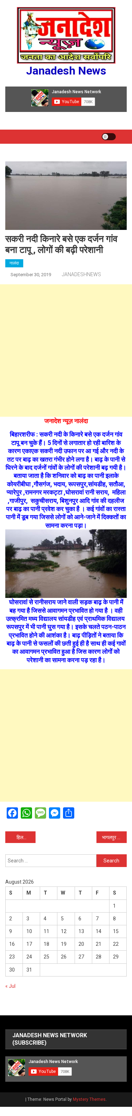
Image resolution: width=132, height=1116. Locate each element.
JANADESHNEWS (81, 274)
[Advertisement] (66, 350)
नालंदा (14, 263)
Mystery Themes (89, 1099)
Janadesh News (66, 70)
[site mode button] (109, 136)
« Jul (10, 986)
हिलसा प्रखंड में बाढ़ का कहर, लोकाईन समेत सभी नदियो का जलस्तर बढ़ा (26, 837)
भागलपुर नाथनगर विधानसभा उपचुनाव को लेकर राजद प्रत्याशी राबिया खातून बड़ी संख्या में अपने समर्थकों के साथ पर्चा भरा (114, 837)
